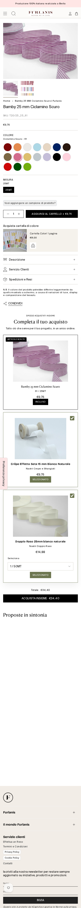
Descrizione (17, 259)
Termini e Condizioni (15, 846)
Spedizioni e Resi (20, 279)
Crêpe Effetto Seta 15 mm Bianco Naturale (40, 464)
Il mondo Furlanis (16, 824)
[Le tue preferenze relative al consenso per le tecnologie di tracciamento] (3, 473)
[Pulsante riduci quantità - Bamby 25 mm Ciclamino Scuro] (7, 214)
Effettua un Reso (13, 841)
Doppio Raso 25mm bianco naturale (40, 541)
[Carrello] (76, 13)
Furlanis (9, 812)
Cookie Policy (12, 857)
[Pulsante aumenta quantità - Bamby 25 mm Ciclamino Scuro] (20, 214)
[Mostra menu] (5, 13)
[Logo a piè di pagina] (8, 797)
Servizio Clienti (19, 269)
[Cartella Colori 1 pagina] (15, 240)
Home (6, 100)
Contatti (8, 863)
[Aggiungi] (33, 245)
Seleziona (13, 558)
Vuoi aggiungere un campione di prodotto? (30, 203)
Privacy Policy (12, 852)
